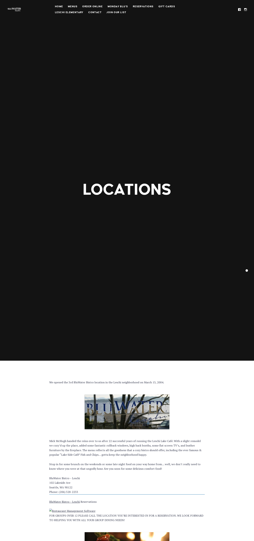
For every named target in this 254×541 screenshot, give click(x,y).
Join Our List (116, 12)
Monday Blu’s (118, 6)
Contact (95, 12)
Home (59, 6)
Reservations (143, 6)
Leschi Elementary (69, 12)
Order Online (92, 6)
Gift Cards (166, 6)
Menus (72, 6)
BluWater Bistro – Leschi (64, 502)
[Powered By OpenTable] (72, 511)
